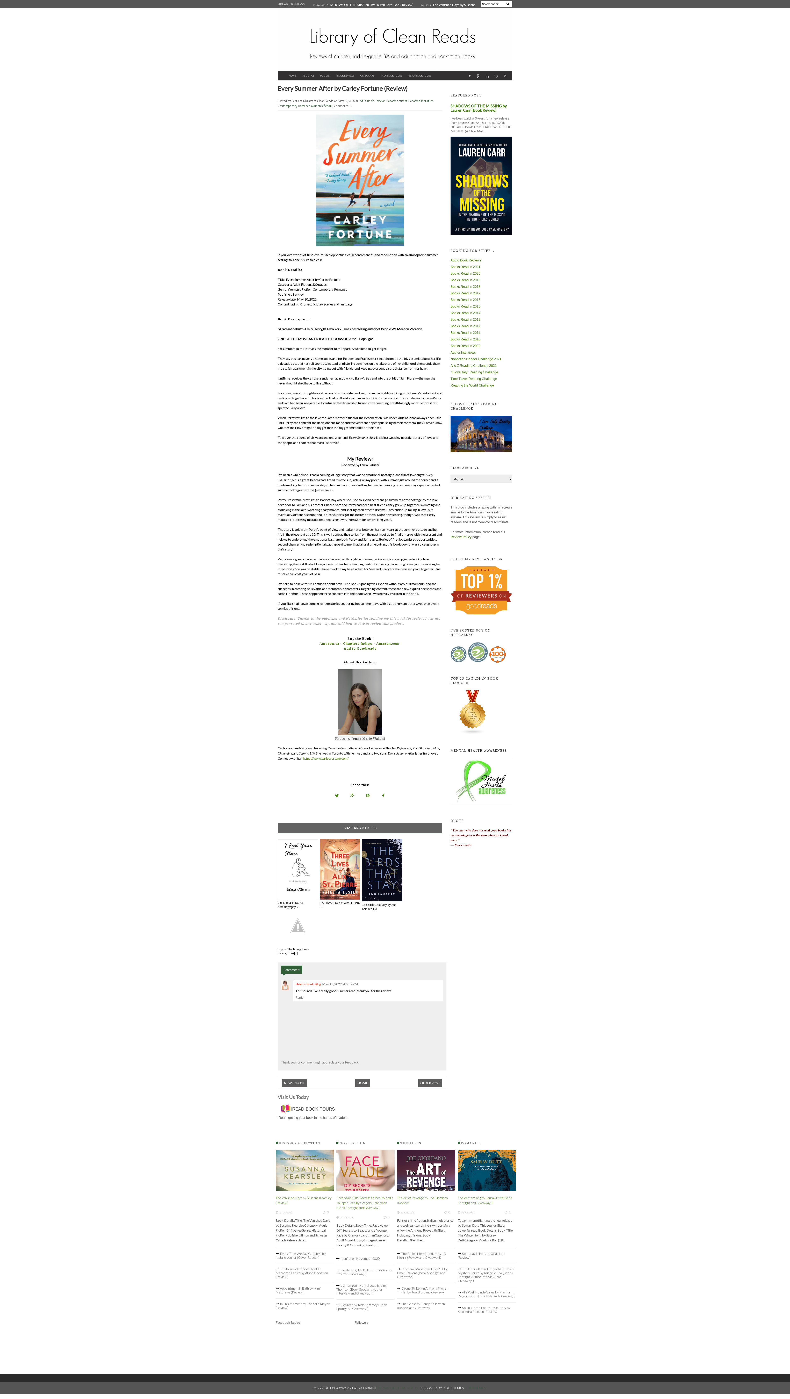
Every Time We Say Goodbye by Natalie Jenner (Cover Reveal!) (301, 1255)
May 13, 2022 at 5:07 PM (340, 984)
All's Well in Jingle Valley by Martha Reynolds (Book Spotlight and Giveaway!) (486, 1294)
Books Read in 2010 (465, 339)
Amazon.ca (329, 643)
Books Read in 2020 (465, 273)
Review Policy (461, 537)
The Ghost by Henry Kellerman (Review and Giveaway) (421, 1306)
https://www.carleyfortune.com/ (326, 758)
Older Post (430, 1083)
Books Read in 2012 (465, 326)
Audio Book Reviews (466, 260)
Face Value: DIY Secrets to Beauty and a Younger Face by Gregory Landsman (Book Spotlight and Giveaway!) (364, 1203)
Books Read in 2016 (465, 306)
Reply (299, 997)
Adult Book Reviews (372, 101)
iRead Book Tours (419, 75)
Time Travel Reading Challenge (474, 379)
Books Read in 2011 (465, 332)
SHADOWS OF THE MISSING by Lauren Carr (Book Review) (370, 5)
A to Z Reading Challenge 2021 (474, 365)
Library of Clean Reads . (398, 1388)
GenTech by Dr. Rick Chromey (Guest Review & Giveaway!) (364, 1272)
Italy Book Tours (391, 75)
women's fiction (321, 106)
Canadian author (397, 101)
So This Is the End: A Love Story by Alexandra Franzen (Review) (484, 1309)
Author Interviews (463, 352)
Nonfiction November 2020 (360, 1258)
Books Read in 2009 (465, 346)
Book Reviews (345, 75)
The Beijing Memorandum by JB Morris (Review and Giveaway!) (421, 1255)
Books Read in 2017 (465, 293)
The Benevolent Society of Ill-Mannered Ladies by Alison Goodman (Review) (302, 1273)
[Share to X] (337, 795)
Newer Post (294, 1083)
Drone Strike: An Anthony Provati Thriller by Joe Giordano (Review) (422, 1290)
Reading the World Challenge (472, 385)
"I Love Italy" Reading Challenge (474, 372)
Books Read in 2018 (465, 286)
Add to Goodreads (360, 648)
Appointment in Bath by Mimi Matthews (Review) (298, 1290)
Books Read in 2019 (465, 280)
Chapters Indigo (357, 643)
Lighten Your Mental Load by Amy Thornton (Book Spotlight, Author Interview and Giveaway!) (362, 1289)
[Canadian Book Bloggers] (473, 733)
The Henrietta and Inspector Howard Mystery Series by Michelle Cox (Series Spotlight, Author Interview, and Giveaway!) (486, 1275)
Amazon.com (388, 643)
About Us (308, 75)
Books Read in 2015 (465, 300)
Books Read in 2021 (465, 267)
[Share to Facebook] (383, 795)
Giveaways (367, 75)
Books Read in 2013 (465, 319)
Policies (325, 75)
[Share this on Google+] (352, 795)
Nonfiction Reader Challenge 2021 (476, 359)
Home (292, 75)
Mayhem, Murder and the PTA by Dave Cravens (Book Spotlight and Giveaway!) (422, 1273)
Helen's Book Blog (308, 984)
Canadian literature (420, 101)
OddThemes (475, 1388)
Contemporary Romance (294, 106)
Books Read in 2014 (465, 313)
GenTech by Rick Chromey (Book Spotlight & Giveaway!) (361, 1307)
